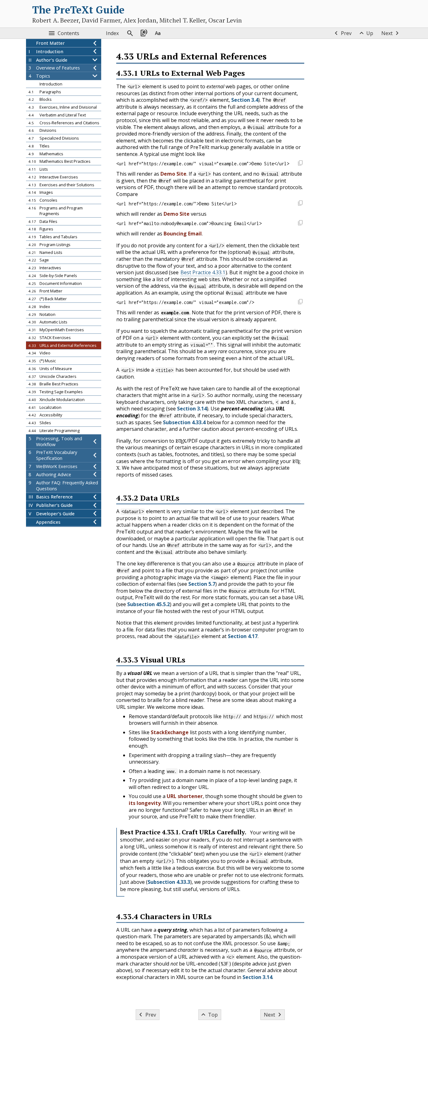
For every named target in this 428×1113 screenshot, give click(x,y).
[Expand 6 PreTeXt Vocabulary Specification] (95, 455)
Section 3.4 (244, 99)
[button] (300, 163)
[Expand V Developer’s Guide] (95, 514)
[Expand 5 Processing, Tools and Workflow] (95, 441)
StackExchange (170, 732)
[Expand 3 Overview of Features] (95, 68)
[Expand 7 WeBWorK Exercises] (95, 466)
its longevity (145, 803)
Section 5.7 (201, 583)
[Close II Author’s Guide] (95, 60)
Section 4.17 (243, 636)
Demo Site (173, 173)
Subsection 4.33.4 (184, 422)
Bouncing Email (183, 233)
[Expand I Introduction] (95, 51)
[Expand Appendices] (95, 522)
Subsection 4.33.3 (169, 882)
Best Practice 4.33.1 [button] (202, 272)
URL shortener (185, 796)
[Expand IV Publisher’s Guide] (95, 505)
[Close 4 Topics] (95, 76)
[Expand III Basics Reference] (95, 497)
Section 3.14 (192, 408)
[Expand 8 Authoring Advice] (95, 474)
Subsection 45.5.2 (148, 604)
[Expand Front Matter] (95, 43)
